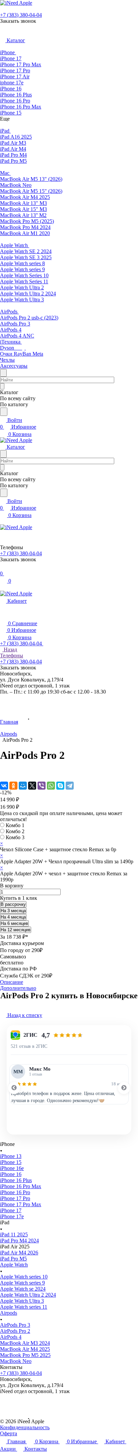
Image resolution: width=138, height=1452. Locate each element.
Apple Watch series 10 (24, 1277)
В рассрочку (13, 904)
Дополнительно (18, 988)
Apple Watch (14, 1264)
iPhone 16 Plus (16, 1180)
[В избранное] (3, 765)
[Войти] (3, 567)
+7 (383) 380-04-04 (21, 15)
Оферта (8, 1433)
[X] (32, 786)
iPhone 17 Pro (15, 1198)
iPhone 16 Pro (15, 1192)
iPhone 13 (10, 1156)
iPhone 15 (10, 1162)
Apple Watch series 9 (22, 1283)
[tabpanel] (69, 1084)
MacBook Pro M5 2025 (25, 1355)
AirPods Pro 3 (15, 1325)
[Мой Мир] (23, 786)
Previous (14, 1088)
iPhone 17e (12, 1216)
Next (124, 1088)
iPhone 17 (10, 1210)
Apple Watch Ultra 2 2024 (28, 1295)
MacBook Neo (15, 1361)
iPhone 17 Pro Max (20, 1204)
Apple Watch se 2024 (23, 1289)
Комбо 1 (15, 825)
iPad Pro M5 (13, 1258)
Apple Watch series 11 (23, 1307)
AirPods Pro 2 (15, 1331)
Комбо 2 (15, 831)
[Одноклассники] (13, 786)
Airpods (8, 1313)
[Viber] (42, 786)
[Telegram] (70, 786)
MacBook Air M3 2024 (25, 1343)
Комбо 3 (15, 837)
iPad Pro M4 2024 (19, 1240)
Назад (9, 649)
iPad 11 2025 (14, 1234)
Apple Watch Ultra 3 (22, 1301)
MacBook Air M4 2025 (25, 1349)
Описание (11, 982)
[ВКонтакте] (4, 786)
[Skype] (60, 786)
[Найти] (3, 412)
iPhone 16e (12, 1168)
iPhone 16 (10, 1174)
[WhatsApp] (51, 786)
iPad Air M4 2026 (19, 1252)
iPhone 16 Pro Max (20, 1186)
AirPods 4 (10, 1337)
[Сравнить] (3, 772)
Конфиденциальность (25, 1427)
